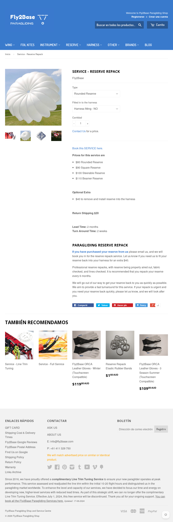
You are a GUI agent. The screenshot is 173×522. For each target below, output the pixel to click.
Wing (9, 45)
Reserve (72, 45)
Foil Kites (27, 45)
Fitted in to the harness (84, 102)
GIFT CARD (12, 428)
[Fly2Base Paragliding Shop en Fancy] (101, 468)
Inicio (7, 54)
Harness (93, 45)
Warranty (10, 467)
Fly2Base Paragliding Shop (26, 515)
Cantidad (77, 117)
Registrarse (137, 16)
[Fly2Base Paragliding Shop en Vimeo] (94, 468)
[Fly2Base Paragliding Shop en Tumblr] (79, 468)
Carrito (160, 25)
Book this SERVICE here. (87, 148)
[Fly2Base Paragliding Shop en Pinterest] (64, 468)
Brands (131, 45)
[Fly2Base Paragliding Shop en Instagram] (72, 468)
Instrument (49, 45)
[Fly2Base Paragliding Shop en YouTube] (87, 468)
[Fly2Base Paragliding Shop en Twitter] (49, 468)
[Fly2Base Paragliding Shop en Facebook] (57, 468)
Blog (148, 45)
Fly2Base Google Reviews (21, 442)
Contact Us (79, 131)
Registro (161, 429)
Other (113, 45)
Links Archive (13, 472)
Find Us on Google (16, 452)
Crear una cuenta (158, 16)
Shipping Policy (14, 457)
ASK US (52, 428)
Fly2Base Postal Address (20, 447)
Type (75, 87)
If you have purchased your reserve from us (100, 252)
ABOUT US (54, 435)
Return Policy (13, 462)
